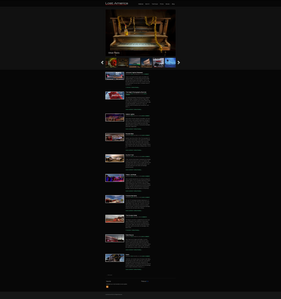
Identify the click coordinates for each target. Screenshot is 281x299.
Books (167, 4)
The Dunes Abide (131, 215)
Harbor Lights (130, 114)
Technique (155, 4)
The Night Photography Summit (136, 92)
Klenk (127, 254)
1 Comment (146, 74)
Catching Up (130, 235)
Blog (173, 4)
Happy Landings (131, 174)
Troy (132, 74)
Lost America (116, 3)
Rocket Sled (130, 133)
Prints (162, 4)
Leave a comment (129, 109)
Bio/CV (147, 4)
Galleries (140, 4)
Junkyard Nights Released (134, 72)
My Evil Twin (130, 155)
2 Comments (144, 217)
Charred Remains (131, 195)
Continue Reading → (135, 87)
